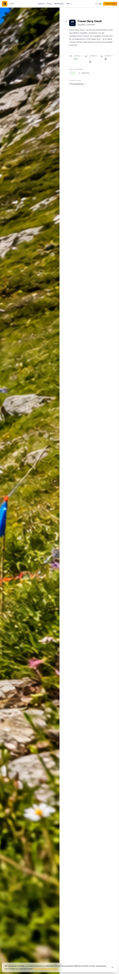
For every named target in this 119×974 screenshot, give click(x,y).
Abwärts (108, 56)
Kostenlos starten (110, 4)
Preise (49, 4)
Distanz (77, 56)
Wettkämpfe (58, 4)
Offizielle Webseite (76, 84)
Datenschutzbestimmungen (45, 969)
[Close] (112, 967)
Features (41, 4)
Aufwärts (93, 56)
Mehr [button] (68, 4)
